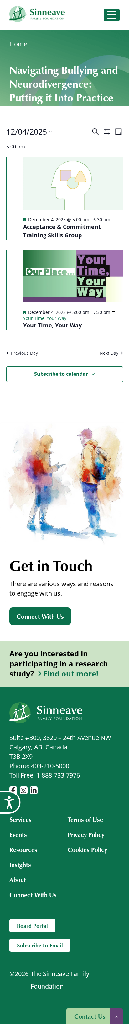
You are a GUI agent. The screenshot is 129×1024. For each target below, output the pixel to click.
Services (20, 819)
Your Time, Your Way (52, 325)
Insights (20, 864)
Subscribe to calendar (61, 373)
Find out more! (71, 674)
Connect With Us (40, 616)
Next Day (109, 353)
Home (18, 44)
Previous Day (24, 353)
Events (18, 834)
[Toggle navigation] (111, 15)
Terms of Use (85, 819)
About (17, 879)
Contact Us (90, 1016)
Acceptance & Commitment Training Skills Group (62, 231)
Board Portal (32, 926)
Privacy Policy (86, 834)
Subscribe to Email (40, 945)
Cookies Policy (87, 849)
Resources (23, 849)
